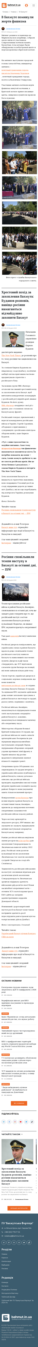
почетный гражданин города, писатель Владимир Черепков (15, 71)
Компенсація (6, 1261)
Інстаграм (6, 543)
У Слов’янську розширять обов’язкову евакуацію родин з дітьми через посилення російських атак (19, 1060)
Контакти (5, 1286)
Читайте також (11, 1134)
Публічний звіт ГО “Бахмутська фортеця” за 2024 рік (18, 1302)
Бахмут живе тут (10, 951)
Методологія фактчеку (10, 1293)
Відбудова (5, 1265)
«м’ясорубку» (24, 840)
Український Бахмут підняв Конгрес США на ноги (19, 935)
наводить (14, 636)
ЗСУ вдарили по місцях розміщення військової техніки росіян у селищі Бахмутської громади (18, 1073)
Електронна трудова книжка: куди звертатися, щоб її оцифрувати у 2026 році (19, 989)
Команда (5, 1282)
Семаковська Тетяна (13, 28)
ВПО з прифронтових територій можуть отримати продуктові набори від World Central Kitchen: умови (19, 1043)
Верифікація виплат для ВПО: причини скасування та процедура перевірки (18, 1002)
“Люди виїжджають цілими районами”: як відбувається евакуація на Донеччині (14, 1089)
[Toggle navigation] (33, 5)
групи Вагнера (22, 798)
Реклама (5, 1268)
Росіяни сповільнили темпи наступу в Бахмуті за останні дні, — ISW (19, 512)
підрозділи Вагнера (11, 448)
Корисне (5, 1258)
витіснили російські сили (13, 685)
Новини (4, 1254)
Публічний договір (8, 1297)
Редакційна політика (9, 1290)
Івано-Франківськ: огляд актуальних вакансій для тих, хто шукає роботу (18, 1018)
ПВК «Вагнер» (8, 405)
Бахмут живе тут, (9, 527)
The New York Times (11, 355)
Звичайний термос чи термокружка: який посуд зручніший (18, 1032)
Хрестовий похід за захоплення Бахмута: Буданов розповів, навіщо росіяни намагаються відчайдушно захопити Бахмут (16, 1176)
